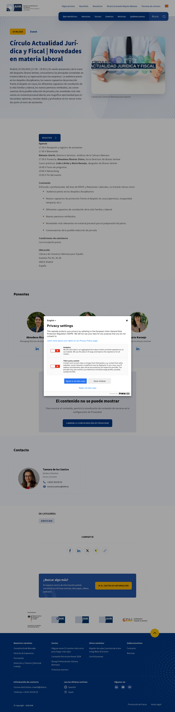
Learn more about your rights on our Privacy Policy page (72, 341)
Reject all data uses (87, 388)
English (50, 320)
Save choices (100, 381)
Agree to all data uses (75, 381)
